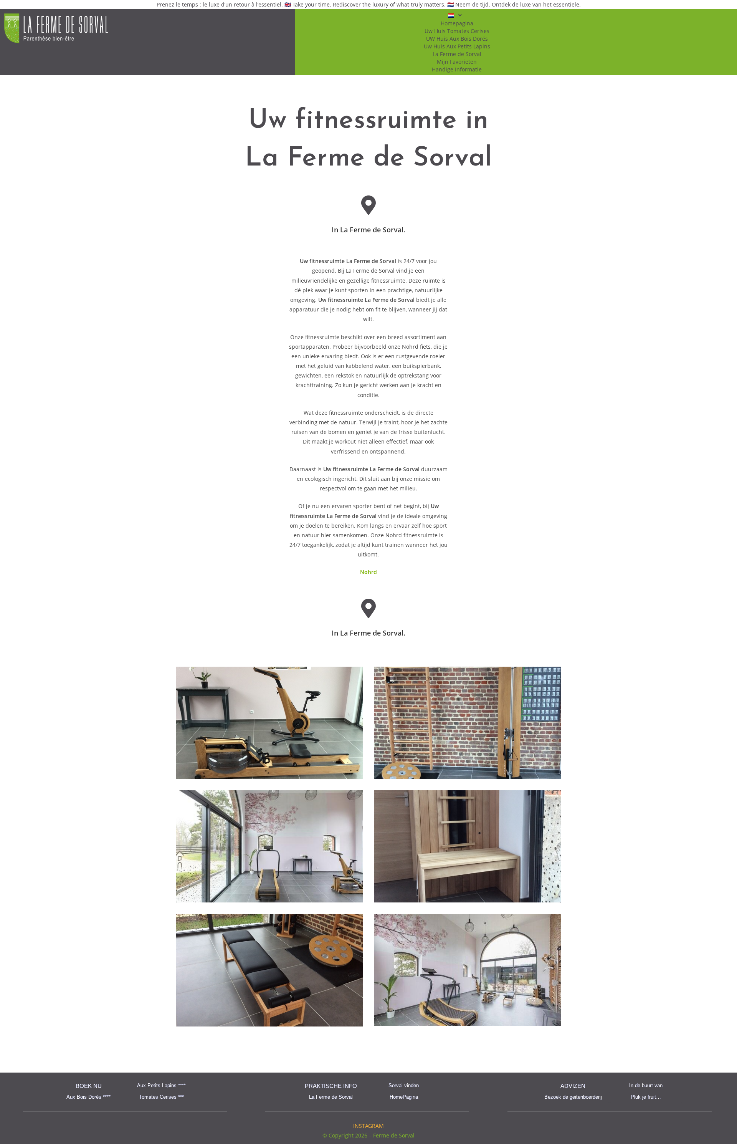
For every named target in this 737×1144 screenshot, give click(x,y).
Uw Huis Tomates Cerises (457, 31)
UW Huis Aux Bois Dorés (457, 38)
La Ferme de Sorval (457, 54)
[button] (457, 15)
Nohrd (368, 572)
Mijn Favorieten (457, 61)
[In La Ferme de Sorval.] (368, 205)
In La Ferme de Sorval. (368, 229)
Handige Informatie (457, 69)
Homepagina (457, 23)
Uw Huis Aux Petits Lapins (457, 46)
